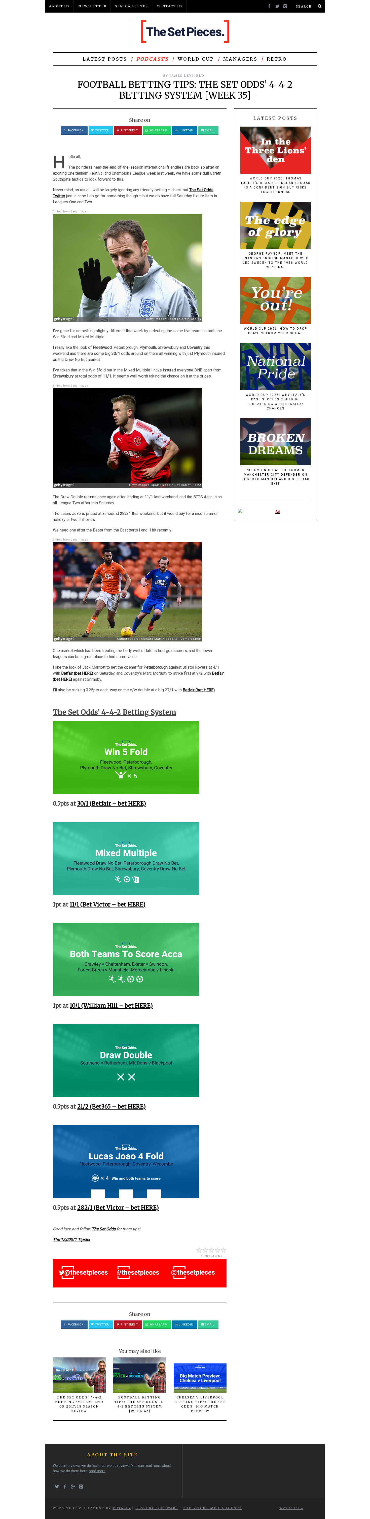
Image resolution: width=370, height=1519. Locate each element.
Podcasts (152, 59)
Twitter (101, 130)
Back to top (290, 1508)
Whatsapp (158, 130)
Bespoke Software (156, 1508)
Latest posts (105, 59)
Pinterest (129, 130)
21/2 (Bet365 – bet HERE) (111, 1106)
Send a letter (131, 6)
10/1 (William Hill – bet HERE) (111, 1005)
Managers (240, 59)
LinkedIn (185, 130)
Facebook (75, 130)
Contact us (170, 6)
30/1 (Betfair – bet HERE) (111, 803)
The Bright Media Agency (212, 1508)
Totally (122, 1508)
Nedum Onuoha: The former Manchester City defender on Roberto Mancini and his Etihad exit (276, 476)
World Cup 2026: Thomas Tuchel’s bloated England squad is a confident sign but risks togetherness (276, 185)
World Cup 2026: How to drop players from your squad (275, 331)
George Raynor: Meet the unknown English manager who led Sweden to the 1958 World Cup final (275, 260)
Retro (277, 59)
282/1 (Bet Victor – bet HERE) (118, 1207)
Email (209, 130)
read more (97, 1471)
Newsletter (92, 6)
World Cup (196, 59)
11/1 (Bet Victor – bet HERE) (107, 904)
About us (59, 6)
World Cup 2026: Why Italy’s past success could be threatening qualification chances (276, 401)
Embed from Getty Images (70, 211)
